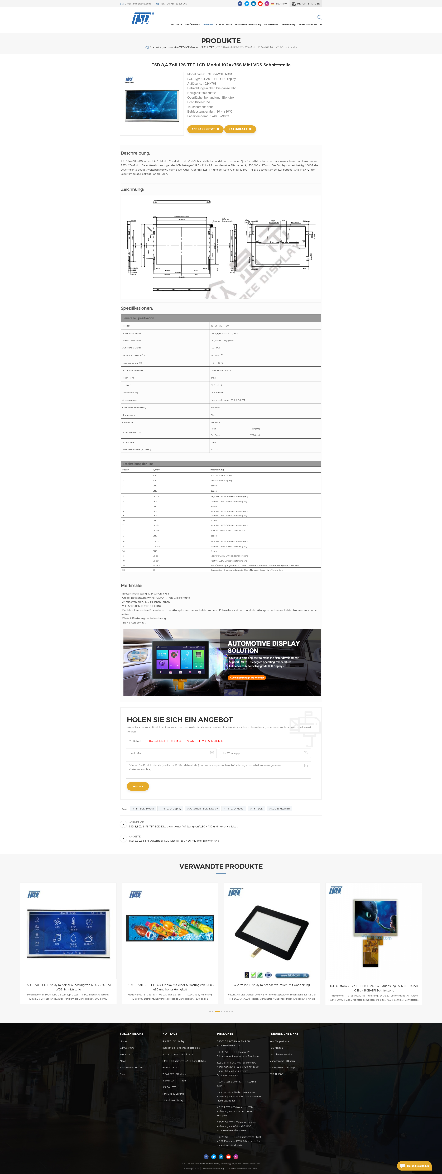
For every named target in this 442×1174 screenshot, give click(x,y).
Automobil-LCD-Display (203, 808)
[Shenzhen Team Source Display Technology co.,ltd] (143, 18)
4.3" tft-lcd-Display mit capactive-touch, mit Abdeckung (170, 984)
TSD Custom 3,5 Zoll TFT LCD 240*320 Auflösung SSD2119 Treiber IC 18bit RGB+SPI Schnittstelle (272, 988)
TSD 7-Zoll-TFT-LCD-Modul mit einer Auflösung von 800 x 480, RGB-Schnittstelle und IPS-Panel (237, 1126)
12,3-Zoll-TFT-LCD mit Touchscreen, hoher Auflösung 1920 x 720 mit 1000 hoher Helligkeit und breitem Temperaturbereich (238, 1068)
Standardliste (224, 24)
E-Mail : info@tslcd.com (138, 3)
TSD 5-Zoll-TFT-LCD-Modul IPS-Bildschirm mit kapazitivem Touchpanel (238, 1054)
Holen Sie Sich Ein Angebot (418, 1167)
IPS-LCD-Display (171, 808)
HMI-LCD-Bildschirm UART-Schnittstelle (184, 1061)
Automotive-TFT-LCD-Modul (181, 47)
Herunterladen (308, 3)
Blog (122, 1074)
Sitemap (188, 1168)
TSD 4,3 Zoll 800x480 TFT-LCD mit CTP (236, 1083)
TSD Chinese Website (281, 1054)
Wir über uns (192, 24)
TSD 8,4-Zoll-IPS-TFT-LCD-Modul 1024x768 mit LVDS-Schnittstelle (183, 741)
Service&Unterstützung (248, 24)
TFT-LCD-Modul (144, 808)
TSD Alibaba (276, 1047)
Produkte (208, 24)
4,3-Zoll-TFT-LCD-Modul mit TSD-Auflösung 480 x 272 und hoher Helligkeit (235, 1111)
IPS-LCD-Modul (235, 808)
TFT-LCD (257, 808)
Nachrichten (271, 24)
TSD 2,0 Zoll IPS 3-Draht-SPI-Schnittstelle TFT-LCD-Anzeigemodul (374, 984)
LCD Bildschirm (280, 808)
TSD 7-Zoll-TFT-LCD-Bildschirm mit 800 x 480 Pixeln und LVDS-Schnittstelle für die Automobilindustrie (239, 1141)
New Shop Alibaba (279, 1041)
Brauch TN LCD (170, 1067)
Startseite (176, 24)
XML (197, 1168)
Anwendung (288, 24)
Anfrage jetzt (203, 129)
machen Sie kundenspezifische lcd (181, 1047)
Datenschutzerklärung (213, 1168)
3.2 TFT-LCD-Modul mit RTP (177, 1054)
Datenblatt (238, 129)
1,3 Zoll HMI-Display (172, 1100)
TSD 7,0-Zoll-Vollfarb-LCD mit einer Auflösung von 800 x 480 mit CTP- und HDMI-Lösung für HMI (239, 1096)
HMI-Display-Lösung (173, 1093)
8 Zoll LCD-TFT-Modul (174, 1080)
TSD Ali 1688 (276, 1074)
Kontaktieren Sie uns (310, 24)
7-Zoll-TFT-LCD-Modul (174, 1074)
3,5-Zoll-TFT (169, 1087)
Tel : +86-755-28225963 (174, 3)
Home (123, 1041)
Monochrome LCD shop (282, 1061)
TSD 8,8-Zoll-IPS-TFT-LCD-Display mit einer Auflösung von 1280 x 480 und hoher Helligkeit (68, 987)
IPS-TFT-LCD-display (173, 1041)
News (123, 1061)
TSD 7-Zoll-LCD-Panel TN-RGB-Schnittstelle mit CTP (234, 1043)
